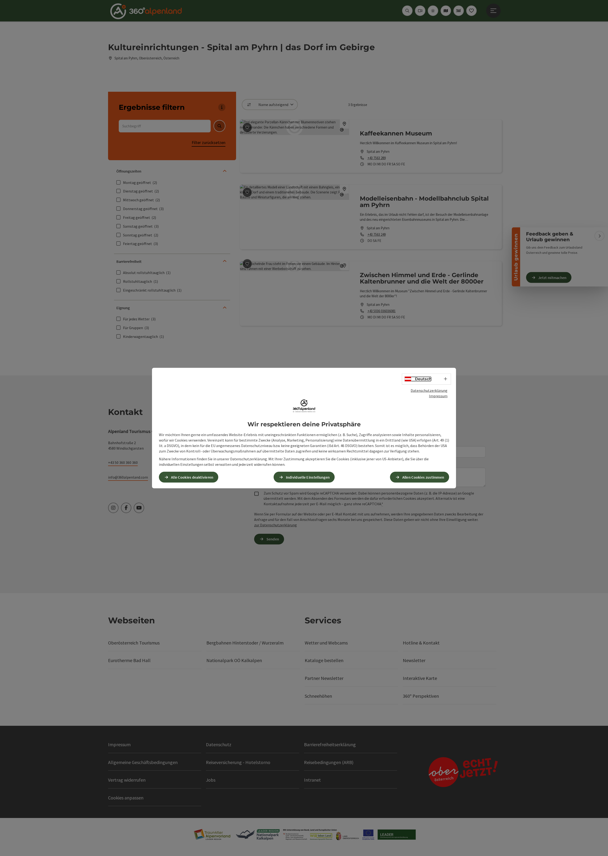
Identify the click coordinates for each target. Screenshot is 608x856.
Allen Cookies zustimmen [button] (423, 477)
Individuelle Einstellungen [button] (308, 477)
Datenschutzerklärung (429, 390)
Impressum (438, 396)
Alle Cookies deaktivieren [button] (192, 477)
